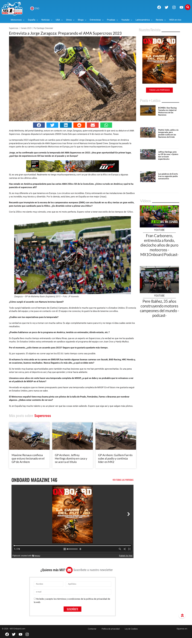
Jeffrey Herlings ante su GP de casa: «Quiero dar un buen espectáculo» (168, 155)
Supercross (13, 28)
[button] (39, 125)
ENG (37, 8)
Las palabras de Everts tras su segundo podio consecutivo (168, 176)
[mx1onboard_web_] (72, 171)
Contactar (92, 629)
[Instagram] (174, 7)
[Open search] (187, 7)
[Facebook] (159, 7)
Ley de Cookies (131, 629)
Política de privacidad (111, 629)
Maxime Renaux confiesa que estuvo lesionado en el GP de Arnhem (28, 458)
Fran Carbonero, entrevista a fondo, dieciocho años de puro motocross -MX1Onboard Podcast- (159, 245)
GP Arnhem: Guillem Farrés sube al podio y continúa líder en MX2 (115, 458)
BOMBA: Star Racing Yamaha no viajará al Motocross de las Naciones (167, 111)
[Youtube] (181, 7)
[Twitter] (166, 7)
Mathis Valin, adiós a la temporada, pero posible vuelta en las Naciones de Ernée (168, 133)
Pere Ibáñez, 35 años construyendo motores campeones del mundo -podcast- (159, 308)
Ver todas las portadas (123, 479)
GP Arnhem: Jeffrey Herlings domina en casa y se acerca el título (71, 458)
